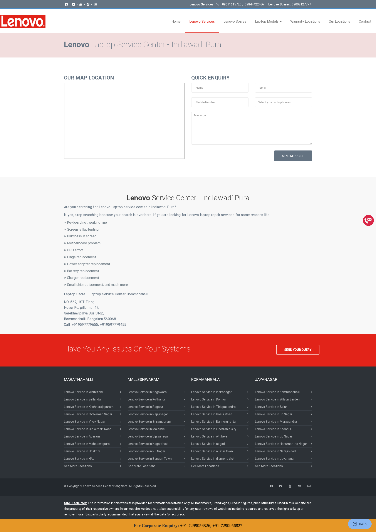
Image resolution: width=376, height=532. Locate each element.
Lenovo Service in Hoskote (82, 451)
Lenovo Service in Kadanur (273, 429)
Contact (365, 21)
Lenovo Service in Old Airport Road (87, 429)
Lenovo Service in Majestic (146, 429)
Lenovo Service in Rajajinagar (148, 414)
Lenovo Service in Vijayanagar (148, 436)
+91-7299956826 (195, 525)
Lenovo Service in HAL (79, 458)
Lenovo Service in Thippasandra (213, 407)
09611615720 (231, 4)
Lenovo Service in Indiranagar (211, 392)
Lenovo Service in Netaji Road (275, 451)
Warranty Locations (305, 21)
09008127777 (301, 4)
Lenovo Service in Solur (271, 407)
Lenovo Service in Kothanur (146, 399)
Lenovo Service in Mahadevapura (87, 444)
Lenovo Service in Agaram (82, 436)
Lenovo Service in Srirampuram (149, 421)
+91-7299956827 (227, 525)
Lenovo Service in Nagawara (147, 392)
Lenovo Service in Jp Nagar (273, 436)
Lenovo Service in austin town (212, 451)
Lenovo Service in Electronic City (213, 429)
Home (176, 21)
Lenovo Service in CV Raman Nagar (88, 414)
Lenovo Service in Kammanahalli (277, 392)
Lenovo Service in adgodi (208, 444)
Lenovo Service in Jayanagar (275, 458)
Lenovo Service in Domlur (208, 399)
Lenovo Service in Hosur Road (211, 414)
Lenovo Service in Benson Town (150, 458)
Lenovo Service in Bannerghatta (213, 421)
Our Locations (339, 21)
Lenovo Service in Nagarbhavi (148, 444)
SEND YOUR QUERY (297, 349)
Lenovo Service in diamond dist (212, 458)
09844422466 (254, 4)
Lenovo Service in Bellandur (83, 399)
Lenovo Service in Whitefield (83, 392)
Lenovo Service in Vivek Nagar (84, 421)
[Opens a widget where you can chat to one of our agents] (360, 524)
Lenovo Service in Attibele (209, 436)
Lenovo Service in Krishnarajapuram (89, 407)
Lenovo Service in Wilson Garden (277, 399)
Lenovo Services (202, 21)
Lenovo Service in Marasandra (276, 421)
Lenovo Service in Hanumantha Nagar (281, 444)
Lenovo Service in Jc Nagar (273, 414)
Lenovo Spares (234, 21)
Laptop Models (267, 21)
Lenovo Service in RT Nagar (146, 451)
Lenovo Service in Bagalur (145, 407)
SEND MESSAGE (293, 156)
